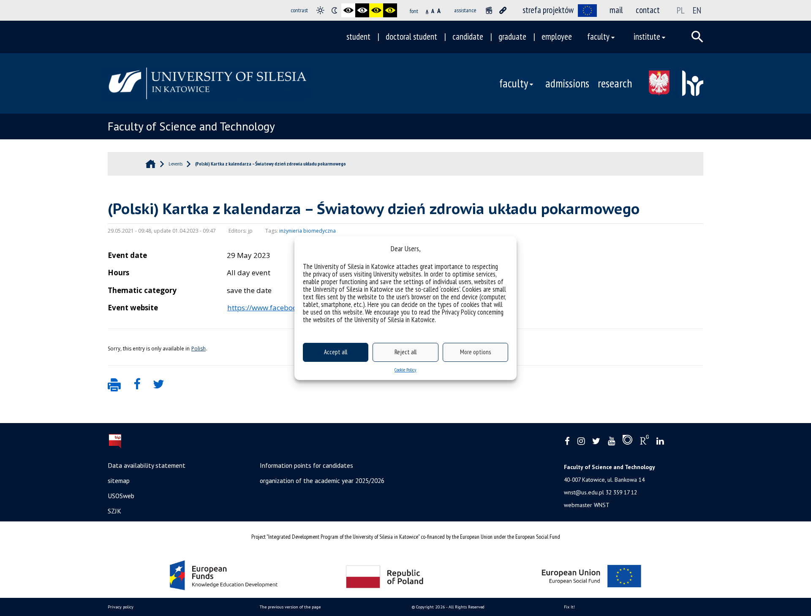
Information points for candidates (306, 465)
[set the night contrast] (334, 10)
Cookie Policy (405, 369)
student (358, 36)
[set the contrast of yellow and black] (390, 10)
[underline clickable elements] (503, 10)
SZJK (114, 511)
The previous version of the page (290, 607)
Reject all (405, 352)
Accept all (335, 352)
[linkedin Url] (660, 441)
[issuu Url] (627, 441)
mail (616, 10)
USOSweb (121, 495)
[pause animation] (489, 10)
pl (681, 10)
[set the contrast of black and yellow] (376, 10)
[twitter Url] (596, 441)
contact (648, 10)
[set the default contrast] (320, 10)
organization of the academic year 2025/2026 (322, 480)
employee (557, 36)
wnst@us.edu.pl (584, 492)
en (697, 10)
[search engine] (697, 37)
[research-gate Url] (644, 441)
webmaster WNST (587, 505)
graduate (512, 36)
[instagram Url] (581, 441)
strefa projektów (548, 10)
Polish (198, 348)
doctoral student (411, 36)
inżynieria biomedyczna (307, 230)
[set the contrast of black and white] (348, 10)
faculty (598, 36)
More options (475, 352)
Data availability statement (146, 465)
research (615, 83)
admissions (567, 83)
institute (647, 36)
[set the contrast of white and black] (362, 10)
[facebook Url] (567, 441)
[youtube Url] (611, 441)
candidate (467, 36)
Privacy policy (120, 607)
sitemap (119, 480)
